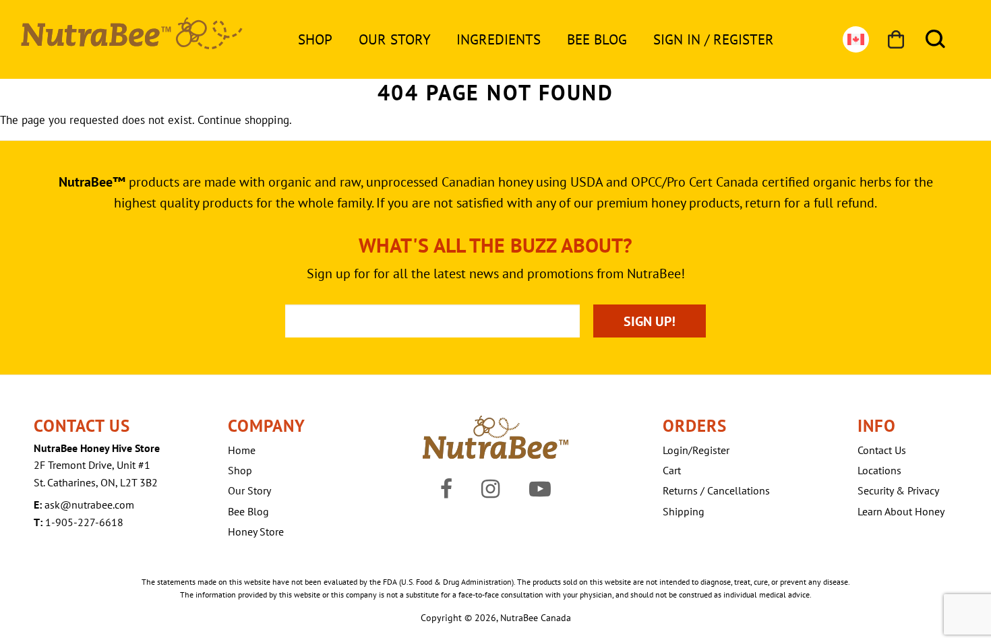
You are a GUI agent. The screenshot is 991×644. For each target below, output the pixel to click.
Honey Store (256, 531)
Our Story (395, 39)
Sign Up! (649, 321)
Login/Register (696, 450)
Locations (879, 470)
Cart (672, 470)
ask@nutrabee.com (89, 504)
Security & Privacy (898, 490)
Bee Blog (597, 39)
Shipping (683, 511)
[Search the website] (935, 39)
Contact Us (882, 450)
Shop (315, 39)
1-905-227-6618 (84, 522)
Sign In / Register (713, 39)
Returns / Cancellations (716, 490)
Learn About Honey (901, 511)
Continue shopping (243, 119)
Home (242, 450)
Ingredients (498, 39)
